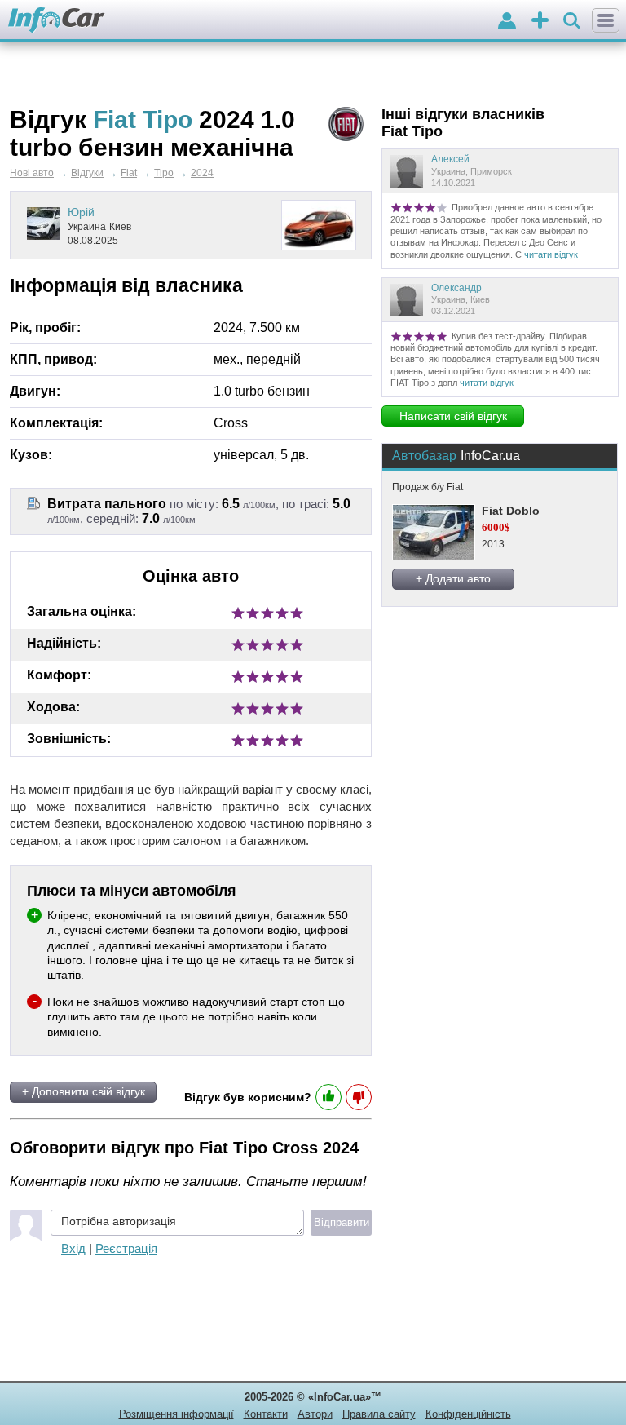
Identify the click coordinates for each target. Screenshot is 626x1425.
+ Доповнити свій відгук (83, 1091)
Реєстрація (126, 1248)
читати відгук (551, 254)
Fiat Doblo (511, 510)
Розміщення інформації (176, 1414)
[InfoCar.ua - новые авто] (56, 20)
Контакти (266, 1414)
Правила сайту (379, 1414)
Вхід (73, 1248)
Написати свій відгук (453, 416)
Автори (315, 1414)
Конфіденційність (468, 1414)
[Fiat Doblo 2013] (433, 532)
